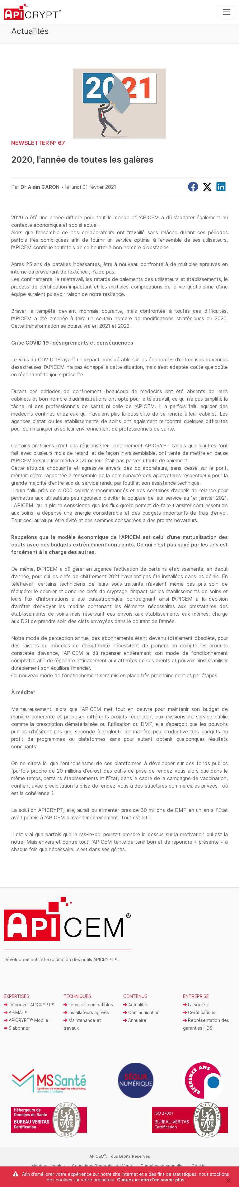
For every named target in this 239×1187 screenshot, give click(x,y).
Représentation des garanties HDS (206, 1024)
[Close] (228, 1180)
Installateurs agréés (88, 1012)
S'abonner (18, 1028)
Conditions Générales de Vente (103, 1165)
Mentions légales (48, 1165)
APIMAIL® (17, 1012)
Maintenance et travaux (82, 1024)
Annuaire (136, 1020)
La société (198, 1004)
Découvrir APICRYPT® (30, 1004)
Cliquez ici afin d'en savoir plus (151, 1179)
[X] (207, 187)
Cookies (200, 1165)
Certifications (201, 1012)
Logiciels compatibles (90, 1004)
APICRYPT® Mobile (27, 1020)
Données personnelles (163, 1165)
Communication (143, 1012)
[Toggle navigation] (226, 12)
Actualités (137, 1004)
